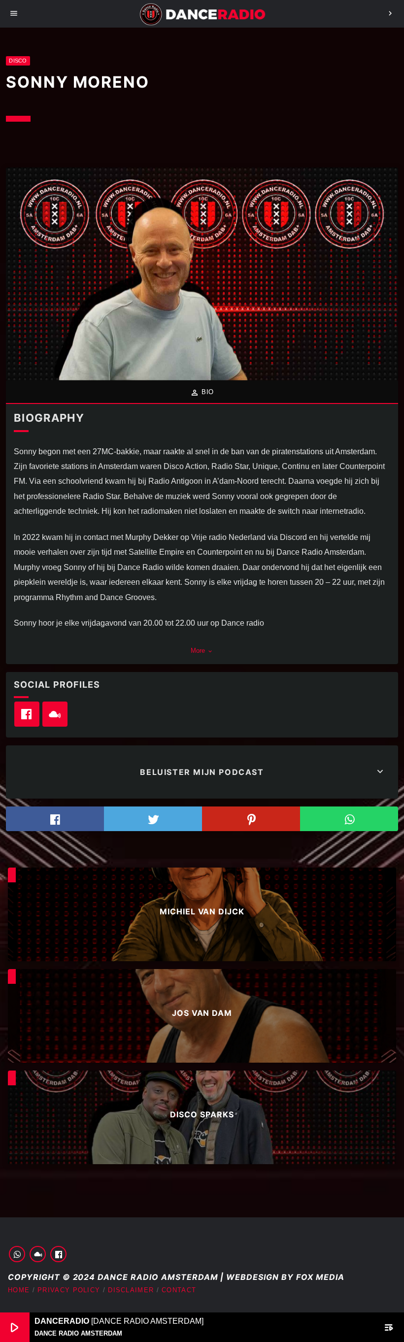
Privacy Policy (68, 1290)
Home (19, 1290)
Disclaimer (131, 1290)
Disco (18, 61)
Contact (179, 1290)
